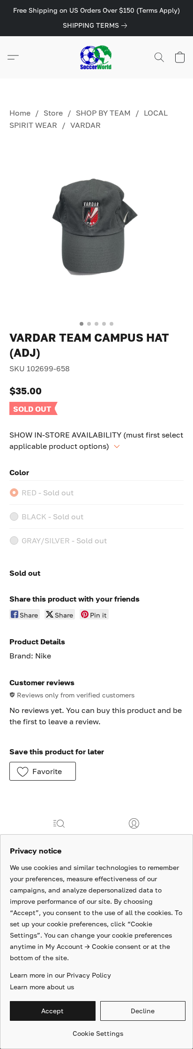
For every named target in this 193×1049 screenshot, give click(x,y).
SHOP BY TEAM (103, 112)
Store (53, 112)
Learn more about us (42, 987)
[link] (97, 25)
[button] (96, 57)
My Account (134, 837)
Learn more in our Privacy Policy (60, 975)
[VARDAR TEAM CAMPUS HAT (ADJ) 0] (96, 228)
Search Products (59, 837)
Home (19, 112)
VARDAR (85, 125)
